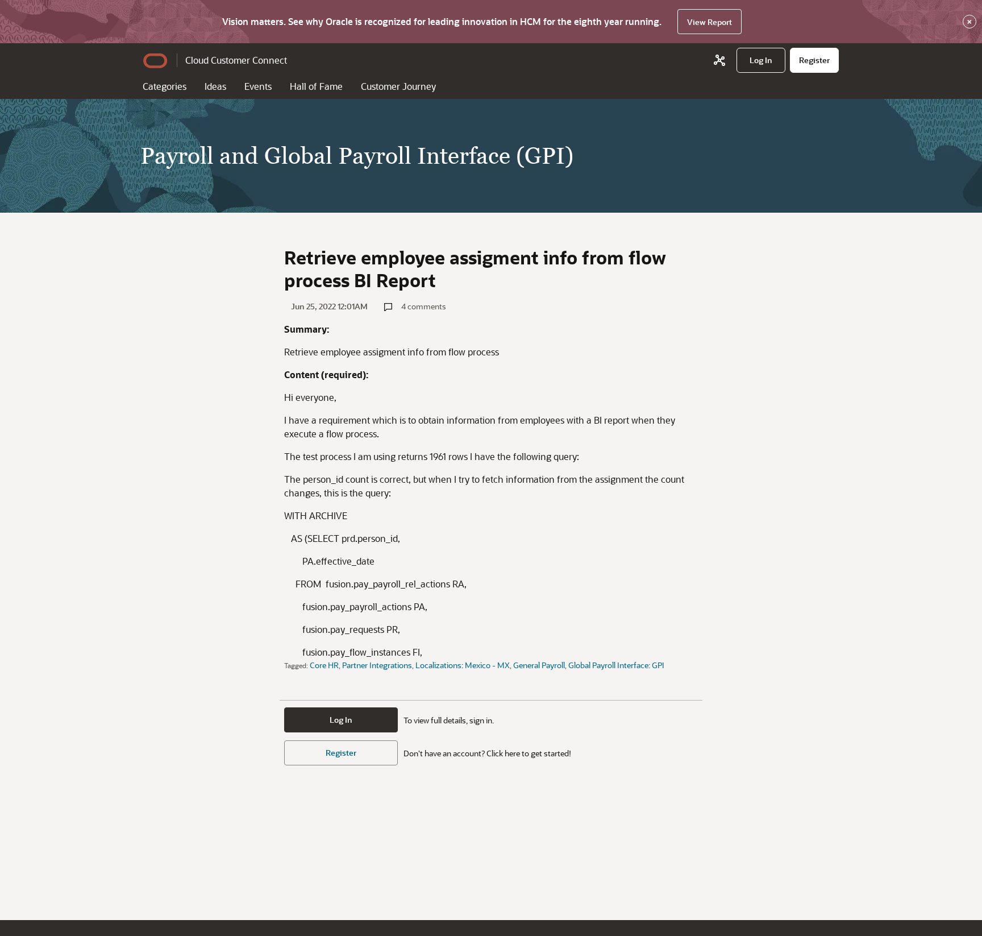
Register (341, 752)
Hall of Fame (316, 86)
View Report (709, 21)
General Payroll (539, 665)
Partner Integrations (377, 665)
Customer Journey (398, 86)
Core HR (324, 665)
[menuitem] (761, 60)
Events (258, 86)
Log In (341, 719)
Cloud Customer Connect (236, 60)
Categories (164, 86)
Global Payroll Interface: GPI (616, 665)
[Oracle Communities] (719, 60)
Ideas (215, 86)
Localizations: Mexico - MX (462, 665)
